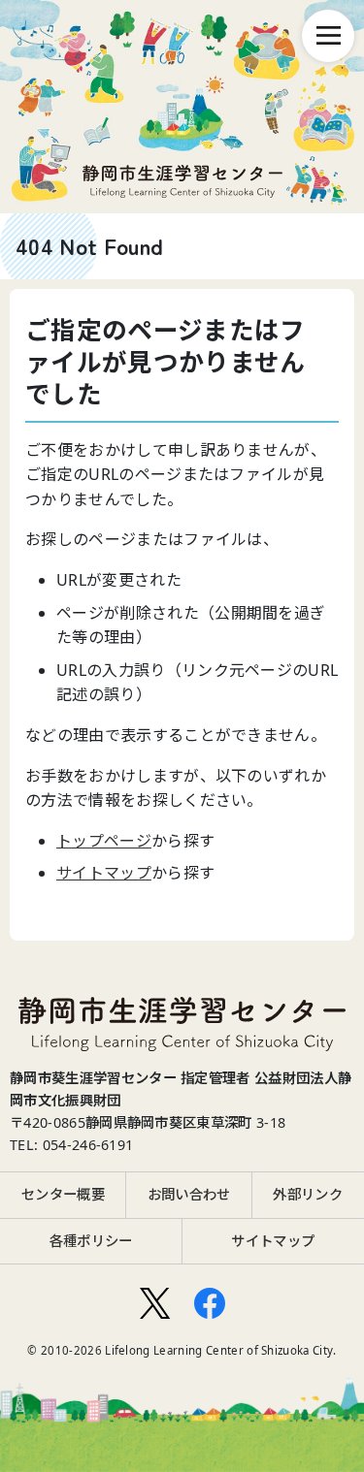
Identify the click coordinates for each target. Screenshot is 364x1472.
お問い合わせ (189, 1194)
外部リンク (308, 1194)
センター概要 (63, 1194)
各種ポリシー (91, 1241)
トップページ (103, 840)
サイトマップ (103, 872)
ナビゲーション (328, 36)
